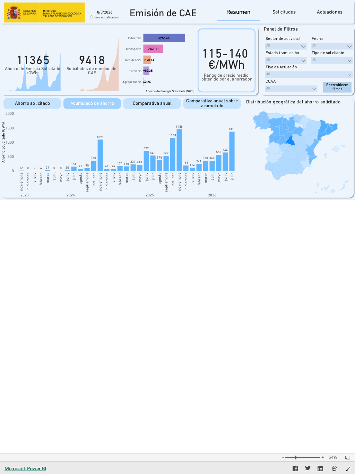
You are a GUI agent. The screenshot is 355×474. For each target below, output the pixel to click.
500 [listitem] (11, 156)
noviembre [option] (21, 181)
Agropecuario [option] (131, 82)
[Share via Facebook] (295, 469)
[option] (164, 38)
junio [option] (67, 176)
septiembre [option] (87, 182)
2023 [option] (24, 195)
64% (333, 457)
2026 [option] (212, 195)
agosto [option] (81, 178)
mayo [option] (61, 177)
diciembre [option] (28, 180)
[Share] (334, 469)
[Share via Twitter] (308, 469)
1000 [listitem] (10, 142)
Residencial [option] (133, 60)
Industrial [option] (134, 38)
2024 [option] (71, 195)
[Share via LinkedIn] (320, 469)
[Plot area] (300, 152)
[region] (177, 100)
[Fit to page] (346, 457)
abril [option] (54, 176)
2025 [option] (150, 195)
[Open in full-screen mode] (348, 468)
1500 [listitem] (10, 128)
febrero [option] (41, 178)
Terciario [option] (135, 71)
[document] (163, 14)
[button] (238, 12)
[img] (44, 12)
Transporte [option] (133, 49)
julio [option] (74, 176)
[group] (163, 14)
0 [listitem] (13, 170)
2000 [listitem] (10, 113)
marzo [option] (48, 177)
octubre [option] (94, 179)
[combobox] (285, 46)
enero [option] (34, 177)
